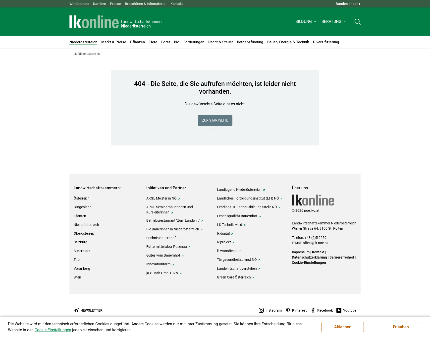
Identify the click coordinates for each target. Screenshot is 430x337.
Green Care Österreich (234, 277)
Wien (77, 277)
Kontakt (176, 4)
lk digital (223, 233)
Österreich (82, 198)
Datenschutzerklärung (309, 257)
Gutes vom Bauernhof (163, 255)
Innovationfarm (158, 264)
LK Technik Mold (229, 225)
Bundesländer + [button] (348, 4)
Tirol (77, 260)
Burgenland (83, 207)
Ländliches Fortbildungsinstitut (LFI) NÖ (248, 198)
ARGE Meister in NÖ (161, 198)
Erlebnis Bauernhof (161, 238)
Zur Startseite (215, 120)
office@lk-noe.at (315, 243)
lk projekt (224, 242)
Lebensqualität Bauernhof (237, 216)
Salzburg (80, 242)
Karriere (99, 4)
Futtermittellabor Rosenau (166, 247)
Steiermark (82, 251)
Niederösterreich (86, 225)
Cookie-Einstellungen (309, 263)
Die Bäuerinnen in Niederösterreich (172, 229)
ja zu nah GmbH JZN (162, 273)
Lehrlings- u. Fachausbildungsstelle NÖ (247, 207)
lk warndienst (227, 251)
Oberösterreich (85, 233)
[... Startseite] (115, 21)
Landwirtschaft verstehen (237, 268)
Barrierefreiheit (341, 257)
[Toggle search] (358, 21)
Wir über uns (79, 4)
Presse (115, 4)
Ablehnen (342, 327)
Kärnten (80, 216)
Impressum (301, 252)
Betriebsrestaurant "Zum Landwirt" (173, 220)
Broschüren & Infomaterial (145, 4)
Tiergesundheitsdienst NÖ (237, 260)
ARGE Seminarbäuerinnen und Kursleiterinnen (169, 209)
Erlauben (401, 327)
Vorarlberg (82, 268)
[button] (306, 21)
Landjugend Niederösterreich (239, 190)
